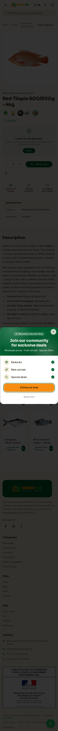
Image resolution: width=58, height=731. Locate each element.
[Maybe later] (53, 332)
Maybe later (29, 397)
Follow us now (29, 387)
